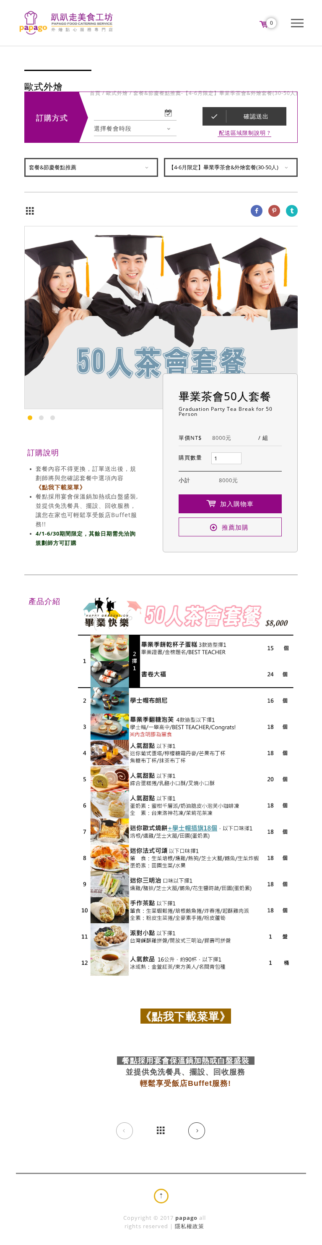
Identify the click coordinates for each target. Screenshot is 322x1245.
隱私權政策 (189, 1226)
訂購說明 (43, 452)
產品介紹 (44, 601)
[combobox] (135, 128)
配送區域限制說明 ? (244, 133)
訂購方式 (52, 118)
